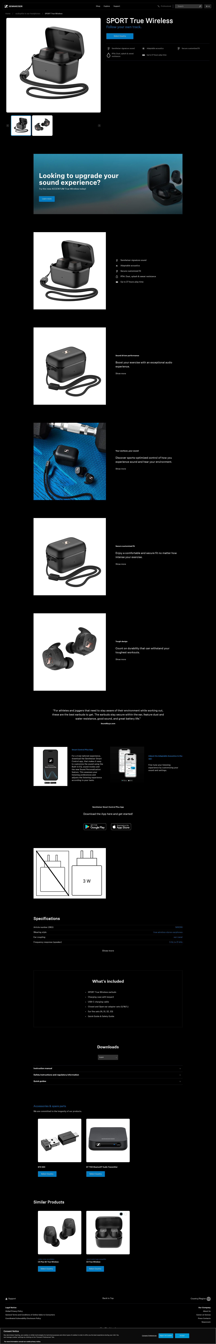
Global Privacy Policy (14, 1311)
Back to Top (108, 1298)
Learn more (47, 199)
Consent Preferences (149, 1335)
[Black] (121, 1214)
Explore (107, 6)
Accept (182, 1335)
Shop (98, 6)
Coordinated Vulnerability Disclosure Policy (23, 1318)
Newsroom (206, 1322)
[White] (125, 1214)
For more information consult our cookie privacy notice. (22, 1341)
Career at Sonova (203, 1315)
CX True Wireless (93, 1262)
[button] (7, 125)
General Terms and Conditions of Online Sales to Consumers (30, 1315)
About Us (207, 1311)
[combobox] (188, 6)
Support (117, 6)
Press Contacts (204, 1318)
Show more (121, 374)
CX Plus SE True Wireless (48, 1262)
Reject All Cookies (166, 1335)
